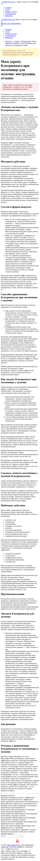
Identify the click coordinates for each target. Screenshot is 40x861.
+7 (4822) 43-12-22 (8, 2)
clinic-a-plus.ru (12, 845)
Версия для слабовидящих (11, 23)
